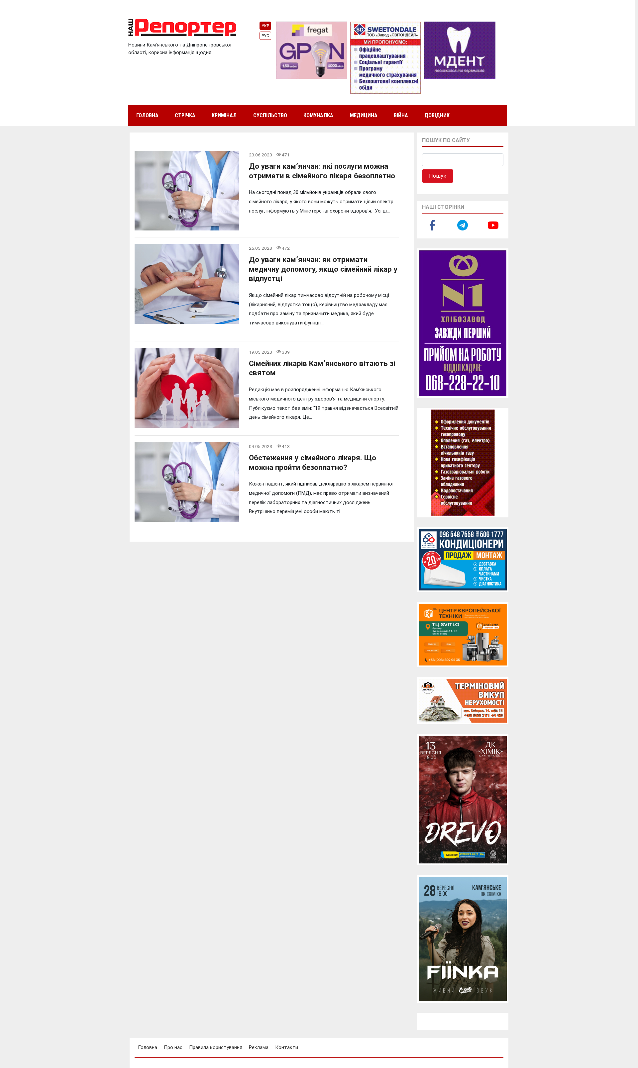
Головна (147, 115)
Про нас (173, 1047)
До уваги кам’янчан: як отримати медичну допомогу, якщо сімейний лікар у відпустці (323, 269)
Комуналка (318, 115)
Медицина (363, 115)
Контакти (286, 1047)
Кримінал (224, 115)
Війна (401, 115)
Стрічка (185, 115)
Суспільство (270, 115)
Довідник (437, 115)
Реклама (258, 1047)
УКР (265, 26)
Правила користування (215, 1047)
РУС (265, 36)
